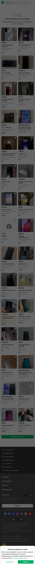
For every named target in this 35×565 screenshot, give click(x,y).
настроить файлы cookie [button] (20, 558)
